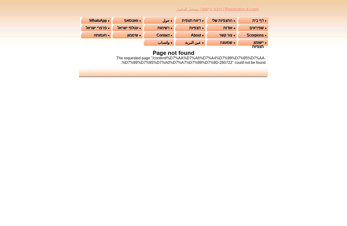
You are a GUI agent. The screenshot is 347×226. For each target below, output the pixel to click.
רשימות (163, 28)
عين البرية (193, 42)
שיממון (132, 35)
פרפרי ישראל (96, 28)
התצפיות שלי (222, 20)
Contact (163, 35)
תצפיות (195, 28)
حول (165, 20)
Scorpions (255, 35)
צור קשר (225, 35)
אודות (227, 28)
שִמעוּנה (226, 42)
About (196, 35)
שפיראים (257, 28)
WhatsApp (98, 20)
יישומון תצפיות (258, 44)
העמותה (100, 35)
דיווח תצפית (191, 20)
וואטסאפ (131, 20)
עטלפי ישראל (127, 28)
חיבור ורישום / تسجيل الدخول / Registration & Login (217, 9)
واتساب (163, 42)
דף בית (258, 20)
